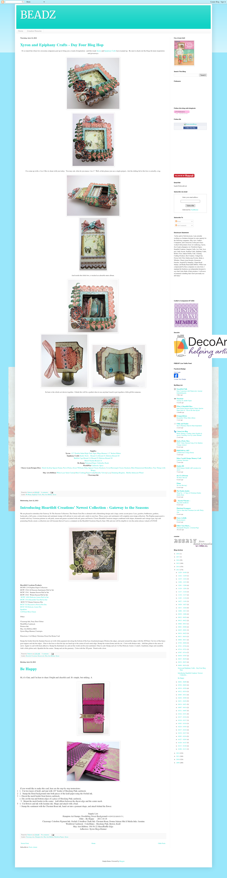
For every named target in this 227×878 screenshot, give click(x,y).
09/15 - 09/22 (182, 620)
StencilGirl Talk (182, 389)
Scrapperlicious (182, 416)
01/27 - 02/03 (182, 739)
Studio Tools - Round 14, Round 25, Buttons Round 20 (99, 456)
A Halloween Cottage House (185, 452)
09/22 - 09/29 (182, 617)
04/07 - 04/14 (182, 707)
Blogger (121, 861)
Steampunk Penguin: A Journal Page (188, 528)
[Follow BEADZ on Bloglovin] (182, 113)
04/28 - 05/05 (182, 698)
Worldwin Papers (59, 837)
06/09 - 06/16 (182, 665)
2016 (178, 560)
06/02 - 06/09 (182, 682)
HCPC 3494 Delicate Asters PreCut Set (34, 597)
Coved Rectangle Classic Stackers (118, 468)
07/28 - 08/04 (182, 643)
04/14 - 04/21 (182, 704)
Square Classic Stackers (96, 468)
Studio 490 (180, 466)
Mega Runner (102, 453)
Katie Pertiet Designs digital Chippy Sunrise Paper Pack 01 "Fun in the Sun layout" (190, 409)
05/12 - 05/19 (182, 691)
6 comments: (45, 492)
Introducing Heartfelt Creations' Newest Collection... (190, 674)
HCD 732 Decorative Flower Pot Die (33, 604)
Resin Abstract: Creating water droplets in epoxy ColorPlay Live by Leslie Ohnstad (189, 434)
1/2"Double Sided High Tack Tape (83, 453)
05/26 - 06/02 (182, 685)
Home (20, 31)
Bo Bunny (28, 494)
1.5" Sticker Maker (114, 453)
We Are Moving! (182, 485)
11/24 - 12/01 (182, 588)
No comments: (45, 835)
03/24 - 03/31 (182, 714)
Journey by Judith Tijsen (184, 401)
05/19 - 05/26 (182, 688)
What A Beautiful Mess (184, 406)
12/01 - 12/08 (182, 585)
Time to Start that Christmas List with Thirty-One (190, 511)
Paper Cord (90, 472)
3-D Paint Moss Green (28, 612)
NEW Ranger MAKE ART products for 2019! (189, 469)
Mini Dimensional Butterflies (141, 468)
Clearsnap (29, 837)
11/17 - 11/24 (182, 592)
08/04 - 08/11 (182, 640)
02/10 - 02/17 (182, 733)
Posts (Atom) (33, 847)
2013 (178, 570)
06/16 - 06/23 (182, 662)
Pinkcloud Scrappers (184, 508)
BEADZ (38, 14)
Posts (179, 221)
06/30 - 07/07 (182, 655)
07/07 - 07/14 (182, 652)
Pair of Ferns (67, 468)
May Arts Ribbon (47, 494)
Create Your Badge (180, 379)
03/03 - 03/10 (182, 723)
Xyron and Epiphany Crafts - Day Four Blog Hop (62, 44)
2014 (178, 566)
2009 (178, 763)
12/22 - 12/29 (182, 576)
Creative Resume (34, 31)
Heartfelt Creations (31, 656)
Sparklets (23, 609)
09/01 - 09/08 (182, 627)
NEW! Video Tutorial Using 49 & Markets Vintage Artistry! (190, 444)
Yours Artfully (182, 518)
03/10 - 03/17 (182, 720)
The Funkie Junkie (183, 491)
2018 (178, 554)
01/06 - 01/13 (182, 749)
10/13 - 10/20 (182, 608)
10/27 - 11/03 (182, 601)
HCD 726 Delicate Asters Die (31, 607)
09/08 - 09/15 (182, 624)
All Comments (181, 225)
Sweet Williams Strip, (80, 468)
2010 (178, 759)
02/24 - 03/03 (182, 726)
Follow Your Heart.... (184, 526)
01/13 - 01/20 (182, 746)
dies (33, 837)
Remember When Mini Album (186, 418)
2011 (178, 756)
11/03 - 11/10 (182, 598)
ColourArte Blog (182, 431)
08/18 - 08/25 (182, 633)
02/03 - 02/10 (182, 736)
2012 (178, 753)
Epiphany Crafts (110, 51)
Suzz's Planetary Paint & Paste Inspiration (189, 426)
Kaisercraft (41, 656)
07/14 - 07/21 (182, 649)
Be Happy (28, 669)
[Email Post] (51, 492)
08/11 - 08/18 (182, 636)
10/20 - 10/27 (182, 604)
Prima (179, 483)
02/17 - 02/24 (182, 730)
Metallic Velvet (100, 472)
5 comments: (45, 654)
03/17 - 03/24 (182, 717)
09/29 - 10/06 (182, 614)
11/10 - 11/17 (182, 595)
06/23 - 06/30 (182, 659)
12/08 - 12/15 (182, 582)
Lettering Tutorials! (182, 460)
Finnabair (180, 398)
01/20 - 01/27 (182, 742)
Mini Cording (80, 472)
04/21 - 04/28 (182, 701)
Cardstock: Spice (97, 465)
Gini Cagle (177, 372)
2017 (178, 557)
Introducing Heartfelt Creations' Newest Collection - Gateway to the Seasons (84, 507)
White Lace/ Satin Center (65, 472)
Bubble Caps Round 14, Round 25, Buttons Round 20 (93, 458)
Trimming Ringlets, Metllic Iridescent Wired (127, 472)
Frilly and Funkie (182, 424)
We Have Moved (182, 478)
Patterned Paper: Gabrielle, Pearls (97, 463)
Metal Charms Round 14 (93, 460)
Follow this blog (190, 128)
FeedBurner (194, 210)
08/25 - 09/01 (182, 630)
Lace (108, 472)
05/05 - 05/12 (182, 695)
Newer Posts (25, 843)
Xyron (99, 51)
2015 (178, 563)
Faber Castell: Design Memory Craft (189, 458)
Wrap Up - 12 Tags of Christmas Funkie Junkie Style (189, 494)
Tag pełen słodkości (183, 503)
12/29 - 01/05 (182, 572)
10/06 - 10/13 (182, 611)
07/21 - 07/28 (182, 646)
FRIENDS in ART (183, 450)
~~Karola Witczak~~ (183, 501)
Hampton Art (39, 837)
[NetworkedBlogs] (190, 124)
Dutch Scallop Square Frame (52, 468)
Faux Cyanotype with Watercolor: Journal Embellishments (189, 392)
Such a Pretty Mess (183, 441)
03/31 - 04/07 (182, 710)
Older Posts (161, 843)
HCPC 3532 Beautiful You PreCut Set (33, 599)
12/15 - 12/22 (182, 579)
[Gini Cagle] (176, 377)
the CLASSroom (182, 475)
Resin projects (181, 520)
